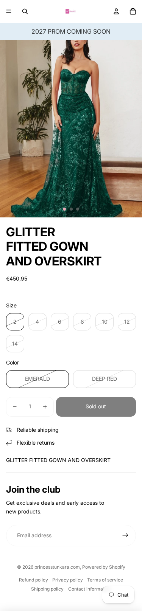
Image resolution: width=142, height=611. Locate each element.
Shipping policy (47, 589)
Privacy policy (67, 580)
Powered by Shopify (103, 567)
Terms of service (105, 580)
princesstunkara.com (57, 567)
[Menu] (8, 11)
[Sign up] (125, 535)
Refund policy (33, 580)
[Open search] (25, 11)
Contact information (89, 589)
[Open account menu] (116, 11)
